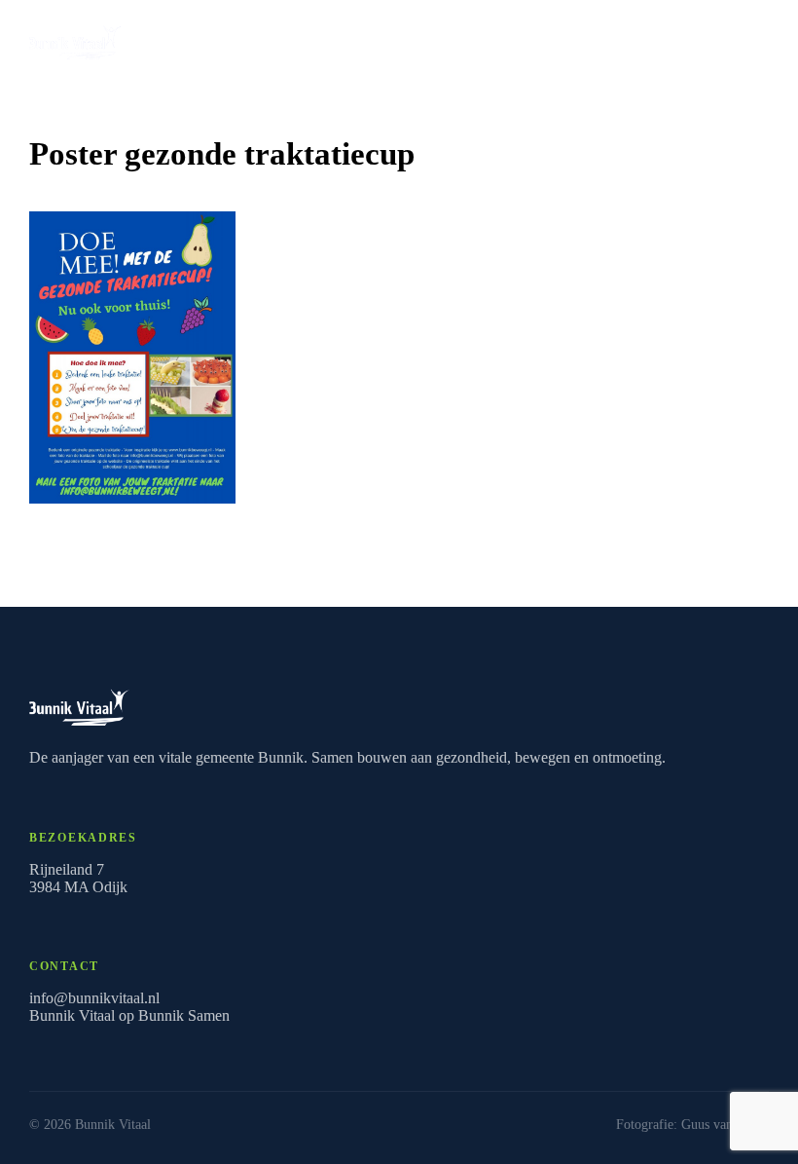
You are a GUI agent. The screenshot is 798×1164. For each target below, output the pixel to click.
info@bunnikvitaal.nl (94, 998)
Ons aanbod (700, 37)
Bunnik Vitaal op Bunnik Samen (129, 1015)
